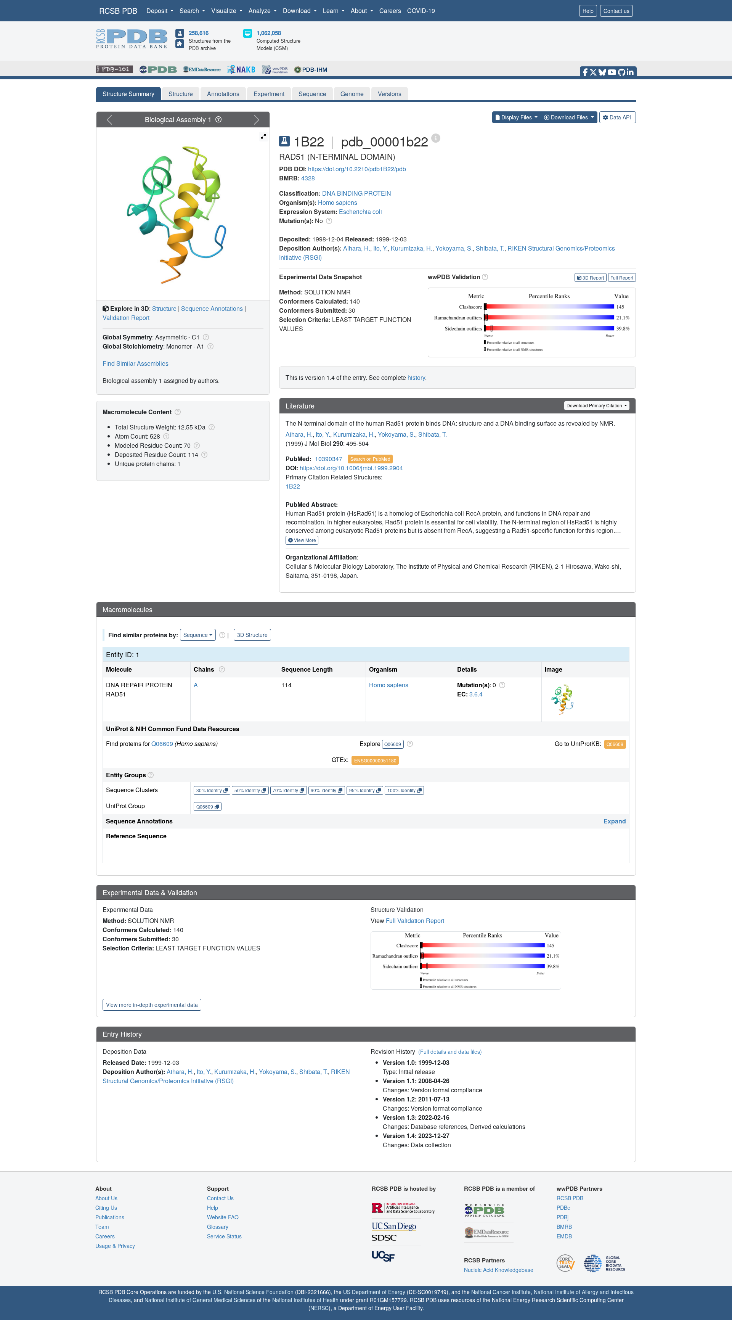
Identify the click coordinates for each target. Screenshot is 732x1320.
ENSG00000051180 (375, 760)
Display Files (516, 117)
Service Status (224, 1236)
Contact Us (220, 1198)
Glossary (217, 1226)
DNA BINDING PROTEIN (356, 193)
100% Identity (401, 790)
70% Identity (285, 790)
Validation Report (126, 317)
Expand (615, 821)
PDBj (562, 1217)
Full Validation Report (415, 920)
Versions (389, 93)
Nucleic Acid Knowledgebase (498, 1269)
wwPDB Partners (579, 1188)
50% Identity (247, 790)
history (416, 377)
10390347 (328, 458)
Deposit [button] (157, 10)
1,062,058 (269, 33)
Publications (109, 1217)
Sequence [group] (195, 634)
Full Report (621, 277)
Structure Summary (128, 93)
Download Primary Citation (595, 405)
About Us (106, 1198)
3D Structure (252, 634)
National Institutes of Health (305, 1300)
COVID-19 (421, 10)
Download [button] (297, 10)
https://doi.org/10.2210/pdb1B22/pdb (357, 168)
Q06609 (162, 743)
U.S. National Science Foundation (253, 1292)
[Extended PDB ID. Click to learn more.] (435, 137)
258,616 (199, 33)
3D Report (593, 277)
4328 (308, 178)
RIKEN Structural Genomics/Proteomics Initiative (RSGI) (226, 1076)
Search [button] (190, 10)
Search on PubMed (370, 458)
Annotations (223, 93)
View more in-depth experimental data (152, 1004)
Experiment (269, 93)
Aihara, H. (356, 248)
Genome (352, 93)
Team (102, 1226)
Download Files (569, 117)
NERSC (319, 1308)
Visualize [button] (224, 10)
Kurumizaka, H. (411, 248)
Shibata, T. (490, 248)
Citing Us (106, 1207)
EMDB (564, 1236)
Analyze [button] (260, 10)
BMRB (564, 1226)
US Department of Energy (374, 1292)
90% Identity (323, 790)
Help (588, 10)
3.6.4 (476, 694)
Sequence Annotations (212, 308)
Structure (181, 93)
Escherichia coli (360, 211)
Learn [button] (331, 10)
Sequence (312, 93)
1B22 (293, 486)
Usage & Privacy (115, 1245)
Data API (620, 117)
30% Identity (209, 790)
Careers (390, 10)
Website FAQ (223, 1217)
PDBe (563, 1207)
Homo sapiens (337, 202)
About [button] (359, 10)
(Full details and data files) (450, 1051)
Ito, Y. (380, 248)
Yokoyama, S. (454, 248)
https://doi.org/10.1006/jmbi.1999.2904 (351, 467)
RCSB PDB (118, 10)
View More (304, 540)
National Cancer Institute (501, 1292)
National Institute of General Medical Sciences (199, 1300)
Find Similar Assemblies (136, 363)
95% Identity (362, 790)
